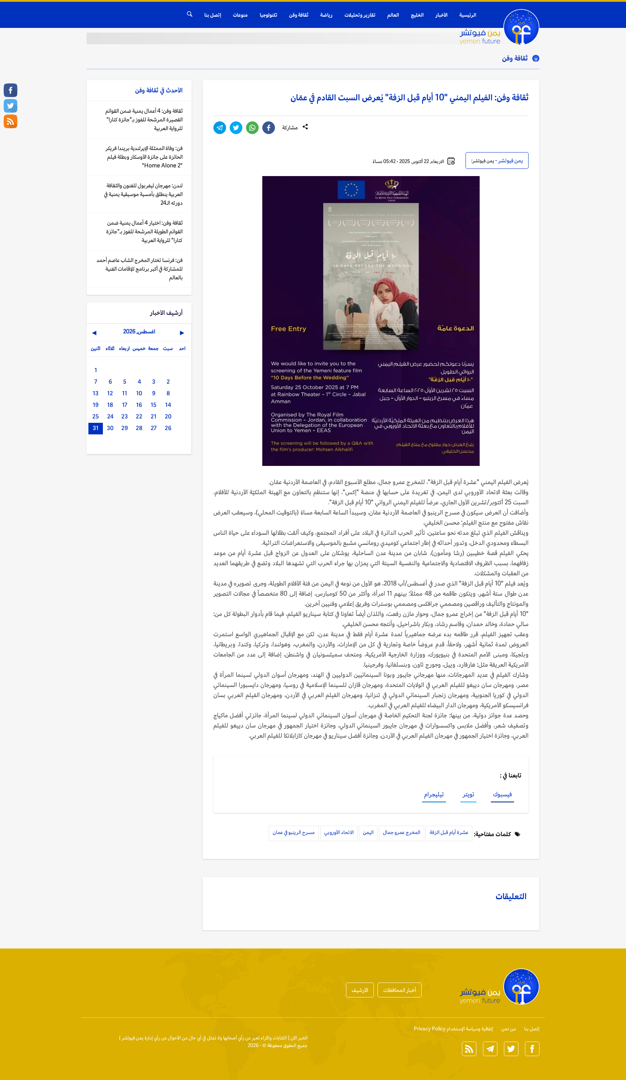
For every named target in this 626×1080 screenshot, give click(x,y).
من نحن (508, 1029)
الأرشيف (360, 990)
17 (124, 404)
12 (110, 393)
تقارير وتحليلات (360, 15)
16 (139, 404)
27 (153, 428)
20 (168, 416)
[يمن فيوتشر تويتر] (10, 106)
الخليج (417, 15)
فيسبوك (502, 794)
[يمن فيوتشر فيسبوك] (10, 90)
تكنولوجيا (268, 15)
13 (96, 393)
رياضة (326, 15)
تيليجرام (434, 794)
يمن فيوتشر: (482, 161)
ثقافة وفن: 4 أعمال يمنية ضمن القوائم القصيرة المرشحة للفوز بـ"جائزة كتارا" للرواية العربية (144, 119)
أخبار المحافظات (399, 990)
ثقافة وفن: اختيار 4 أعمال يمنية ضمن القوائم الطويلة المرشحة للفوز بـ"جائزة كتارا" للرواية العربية (144, 231)
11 (124, 393)
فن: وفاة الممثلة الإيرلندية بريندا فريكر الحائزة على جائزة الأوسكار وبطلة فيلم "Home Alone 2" (144, 157)
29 (124, 428)
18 (110, 404)
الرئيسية (467, 15)
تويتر (468, 794)
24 (110, 416)
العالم (393, 15)
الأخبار (441, 15)
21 (153, 416)
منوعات (240, 15)
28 (139, 428)
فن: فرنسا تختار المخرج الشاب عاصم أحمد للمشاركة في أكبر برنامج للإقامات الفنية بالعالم (139, 269)
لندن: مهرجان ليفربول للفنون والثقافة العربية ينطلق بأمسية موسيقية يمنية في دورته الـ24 (143, 194)
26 (168, 428)
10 (139, 393)
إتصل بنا (212, 15)
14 (168, 404)
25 (95, 416)
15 (153, 404)
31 (96, 428)
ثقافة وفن (298, 15)
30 (110, 428)
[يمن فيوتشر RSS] (10, 121)
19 (96, 404)
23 (124, 416)
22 (139, 416)
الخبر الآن (299, 1038)
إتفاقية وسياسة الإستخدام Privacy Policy (453, 1029)
